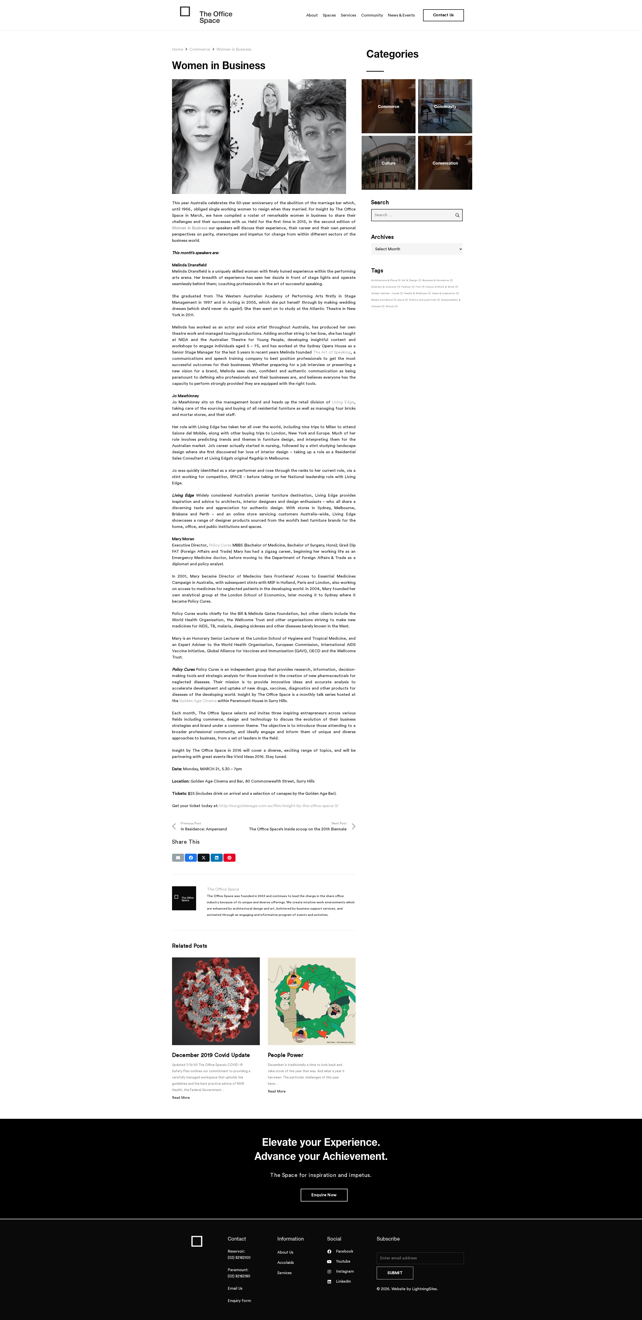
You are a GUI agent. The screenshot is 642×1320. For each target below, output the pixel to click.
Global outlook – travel (387, 293)
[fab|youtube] (331, 1262)
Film (420, 286)
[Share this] (191, 858)
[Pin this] (229, 858)
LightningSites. (425, 1289)
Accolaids (285, 1263)
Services (284, 1273)
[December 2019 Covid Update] (216, 1001)
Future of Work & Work (442, 286)
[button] (417, 15)
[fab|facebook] (331, 1252)
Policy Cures (220, 545)
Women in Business (189, 228)
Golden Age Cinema (198, 701)
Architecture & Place (386, 280)
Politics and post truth (424, 299)
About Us (285, 1252)
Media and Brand (383, 299)
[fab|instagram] (331, 1272)
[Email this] (178, 858)
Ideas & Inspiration (445, 293)
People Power (285, 1055)
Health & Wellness (417, 293)
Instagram (345, 1271)
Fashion (408, 286)
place (402, 299)
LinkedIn (343, 1281)
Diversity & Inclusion (385, 286)
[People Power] (312, 1001)
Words (392, 306)
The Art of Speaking (332, 352)
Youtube (343, 1261)
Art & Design (411, 280)
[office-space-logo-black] (206, 15)
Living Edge (343, 402)
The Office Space (223, 889)
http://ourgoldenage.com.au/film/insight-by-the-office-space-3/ (279, 806)
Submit (395, 1273)
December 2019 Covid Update (211, 1055)
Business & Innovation (437, 280)
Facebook (344, 1251)
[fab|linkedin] (331, 1282)
